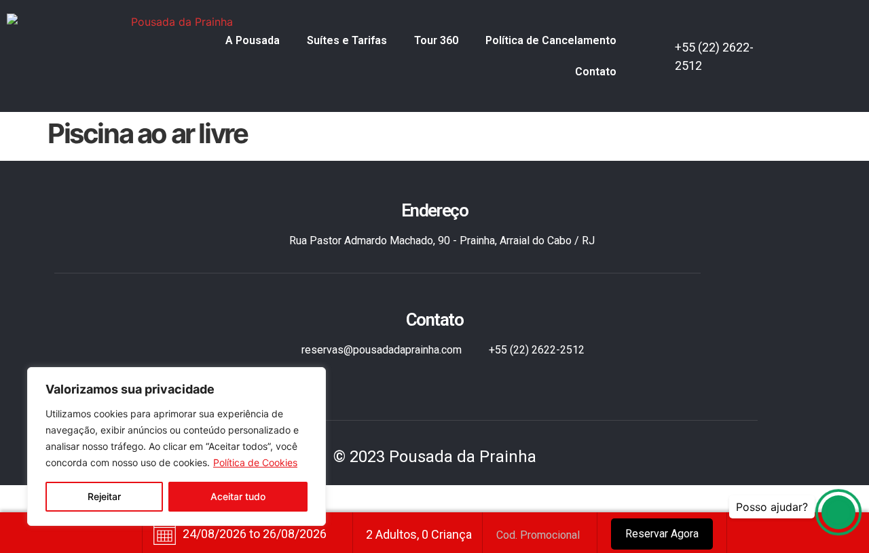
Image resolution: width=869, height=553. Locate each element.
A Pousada (252, 40)
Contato (595, 71)
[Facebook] (811, 44)
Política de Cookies (255, 462)
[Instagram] (839, 44)
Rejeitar (104, 496)
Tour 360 (436, 40)
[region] (176, 446)
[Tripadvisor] (825, 68)
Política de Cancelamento (550, 40)
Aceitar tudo (237, 496)
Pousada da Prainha (462, 456)
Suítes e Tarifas (347, 40)
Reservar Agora (662, 533)
